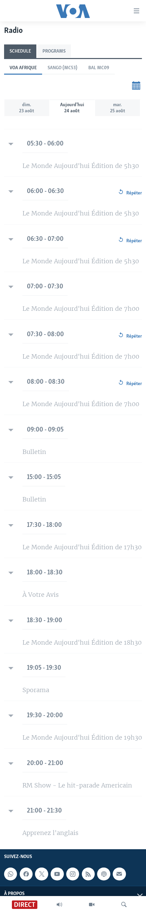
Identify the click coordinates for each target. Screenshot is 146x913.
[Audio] (59, 904)
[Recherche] (124, 904)
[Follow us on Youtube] (57, 874)
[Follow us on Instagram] (72, 874)
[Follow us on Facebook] (26, 874)
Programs (54, 51)
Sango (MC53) (62, 68)
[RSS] (88, 874)
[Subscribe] (119, 874)
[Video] (91, 904)
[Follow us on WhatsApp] (10, 874)
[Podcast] (103, 874)
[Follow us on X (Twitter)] (41, 874)
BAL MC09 (98, 68)
